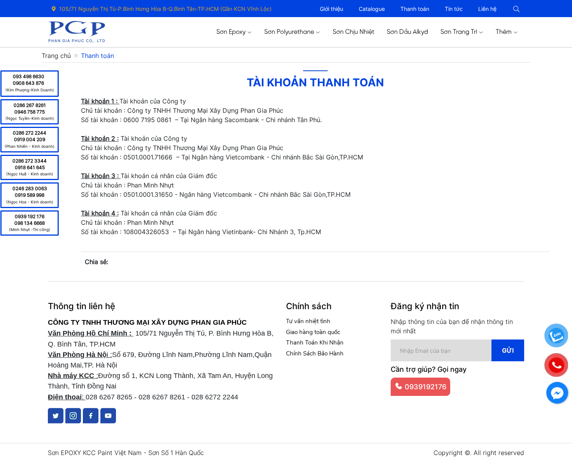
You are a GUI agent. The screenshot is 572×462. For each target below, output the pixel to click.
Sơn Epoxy (231, 32)
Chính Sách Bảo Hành (315, 353)
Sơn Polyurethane (289, 32)
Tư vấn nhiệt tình (308, 321)
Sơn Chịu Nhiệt (353, 32)
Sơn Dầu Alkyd (407, 32)
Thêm (504, 32)
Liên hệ (487, 8)
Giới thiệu (331, 8)
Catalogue (372, 8)
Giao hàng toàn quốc (313, 332)
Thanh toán (414, 8)
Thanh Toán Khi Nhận (315, 342)
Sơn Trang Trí (458, 32)
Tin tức (454, 8)
